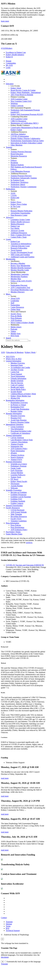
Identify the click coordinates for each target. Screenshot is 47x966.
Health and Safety (17, 387)
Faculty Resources (13, 508)
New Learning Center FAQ (21, 101)
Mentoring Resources (19, 156)
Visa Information (17, 429)
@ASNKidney (6, 48)
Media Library (16, 327)
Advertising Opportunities (20, 213)
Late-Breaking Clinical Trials (22, 440)
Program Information (14, 462)
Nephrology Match (18, 184)
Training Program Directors (21, 152)
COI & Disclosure (17, 510)
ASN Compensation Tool (20, 287)
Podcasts (14, 329)
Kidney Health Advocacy (20, 222)
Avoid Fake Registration (20, 409)
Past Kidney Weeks (13, 532)
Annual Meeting (17, 473)
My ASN (9, 65)
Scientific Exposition (14, 490)
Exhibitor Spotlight (18, 501)
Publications (10, 189)
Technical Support (13, 930)
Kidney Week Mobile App (21, 396)
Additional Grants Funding (22, 257)
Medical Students (17, 165)
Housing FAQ (16, 418)
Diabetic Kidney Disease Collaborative (25, 138)
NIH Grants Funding (20, 255)
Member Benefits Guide (20, 270)
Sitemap (9, 924)
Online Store (15, 309)
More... (8, 294)
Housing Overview (18, 416)
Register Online (17, 411)
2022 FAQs (10, 356)
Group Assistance (17, 427)
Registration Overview (19, 402)
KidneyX (9, 57)
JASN (13, 193)
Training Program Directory (21, 176)
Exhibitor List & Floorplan (21, 497)
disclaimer (5, 957)
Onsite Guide (16, 468)
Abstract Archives (17, 455)
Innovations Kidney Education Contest (26, 143)
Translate (9, 922)
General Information (13, 361)
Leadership (15, 301)
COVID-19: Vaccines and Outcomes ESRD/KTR (25, 565)
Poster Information (18, 451)
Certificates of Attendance (20, 433)
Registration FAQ (17, 407)
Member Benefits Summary (21, 268)
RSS (7, 928)
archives (29, 542)
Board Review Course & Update (23, 90)
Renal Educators (17, 154)
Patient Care (15, 226)
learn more (5, 21)
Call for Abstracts (17, 438)
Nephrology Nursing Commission (23, 187)
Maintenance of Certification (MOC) (24, 123)
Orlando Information (18, 378)
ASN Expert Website (19, 512)
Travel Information (18, 376)
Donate (8, 61)
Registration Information (15, 400)
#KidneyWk (15, 398)
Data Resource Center (19, 215)
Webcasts (14, 488)
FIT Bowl (14, 479)
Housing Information (14, 413)
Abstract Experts (17, 444)
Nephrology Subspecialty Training (24, 178)
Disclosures (15, 484)
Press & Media (16, 316)
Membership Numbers (19, 276)
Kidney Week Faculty (19, 481)
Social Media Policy (18, 389)
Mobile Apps (15, 333)
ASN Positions (16, 320)
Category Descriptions (19, 442)
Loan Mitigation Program (20, 171)
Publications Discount (19, 285)
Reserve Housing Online (20, 422)
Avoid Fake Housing (19, 420)
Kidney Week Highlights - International (26, 92)
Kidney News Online (19, 204)
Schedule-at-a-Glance (19, 464)
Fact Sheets (15, 228)
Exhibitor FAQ (16, 499)
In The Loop (15, 206)
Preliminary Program (18, 466)
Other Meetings (16, 145)
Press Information (12, 523)
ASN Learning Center (19, 99)
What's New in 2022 (13, 359)
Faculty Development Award (22, 252)
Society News (16, 314)
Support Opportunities (14, 505)
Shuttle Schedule (17, 381)
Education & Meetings (15, 352)
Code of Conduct (17, 385)
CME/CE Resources (18, 121)
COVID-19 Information (20, 136)
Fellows (14, 160)
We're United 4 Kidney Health (22, 323)
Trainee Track (16, 477)
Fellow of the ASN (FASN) (21, 281)
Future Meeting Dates (14, 534)
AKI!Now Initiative (18, 134)
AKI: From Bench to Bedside (22, 95)
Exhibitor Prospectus (18, 495)
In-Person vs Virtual (18, 405)
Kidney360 (15, 198)
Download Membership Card (22, 290)
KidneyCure (15, 241)
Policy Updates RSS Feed (20, 235)
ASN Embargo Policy (19, 449)
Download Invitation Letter (21, 431)
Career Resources (17, 307)
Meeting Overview (18, 363)
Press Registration (17, 527)
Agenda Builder (17, 486)
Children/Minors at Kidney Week (23, 394)
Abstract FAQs (16, 459)
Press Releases (16, 318)
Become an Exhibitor (19, 492)
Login (8, 67)
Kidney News (16, 202)
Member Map (16, 279)
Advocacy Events (17, 230)
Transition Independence (21, 244)
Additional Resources (19, 233)
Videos (13, 331)
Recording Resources (19, 516)
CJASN (14, 195)
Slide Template (16, 514)
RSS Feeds (15, 336)
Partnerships (15, 305)
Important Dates (17, 365)
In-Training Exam (17, 180)
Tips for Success (17, 383)
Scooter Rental (16, 392)
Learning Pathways (18, 475)
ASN (3, 352)
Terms (8, 926)
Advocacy (10, 217)
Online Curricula (17, 106)
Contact (4, 918)
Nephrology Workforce (19, 182)
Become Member (18, 263)
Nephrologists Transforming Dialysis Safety (27, 141)
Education (9, 84)
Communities (11, 63)
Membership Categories (20, 274)
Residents (14, 163)
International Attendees (14, 424)
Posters (14, 453)
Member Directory (18, 292)
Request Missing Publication (21, 211)
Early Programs (16, 470)
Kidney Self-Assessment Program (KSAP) (27, 114)
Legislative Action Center (20, 220)
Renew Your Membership (20, 266)
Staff (12, 303)
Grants (8, 239)
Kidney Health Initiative (15, 55)
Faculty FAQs (16, 519)
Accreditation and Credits (20, 367)
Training (9, 147)
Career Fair (15, 372)
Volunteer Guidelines (19, 521)
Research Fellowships (19, 248)
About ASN (15, 298)
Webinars (14, 103)
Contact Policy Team (19, 237)
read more (5, 778)
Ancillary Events (17, 370)
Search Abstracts (17, 457)
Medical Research (17, 224)
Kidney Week (16, 88)
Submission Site (17, 446)
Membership (10, 259)
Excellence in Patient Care (16, 52)
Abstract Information (14, 435)
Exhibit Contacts (17, 503)
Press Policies (16, 525)
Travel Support (16, 250)
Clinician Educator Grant (20, 246)
